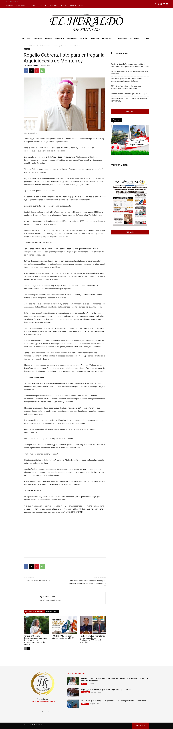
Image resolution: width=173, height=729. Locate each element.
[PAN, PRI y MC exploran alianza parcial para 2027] (64, 625)
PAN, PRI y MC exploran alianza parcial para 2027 (63, 637)
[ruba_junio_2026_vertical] (130, 154)
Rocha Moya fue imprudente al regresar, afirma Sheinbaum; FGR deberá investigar (92, 639)
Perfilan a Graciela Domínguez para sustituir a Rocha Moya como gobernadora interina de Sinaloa (35, 640)
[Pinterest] (36, 70)
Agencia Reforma (32, 65)
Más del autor (52, 611)
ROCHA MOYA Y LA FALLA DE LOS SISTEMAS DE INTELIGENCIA (129, 100)
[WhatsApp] (42, 70)
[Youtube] (166, 4)
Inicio (25, 46)
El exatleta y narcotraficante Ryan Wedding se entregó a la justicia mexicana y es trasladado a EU (87, 583)
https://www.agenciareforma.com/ (50, 600)
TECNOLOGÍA (85, 692)
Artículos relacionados (34, 611)
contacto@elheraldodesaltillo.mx (42, 701)
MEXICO (32, 46)
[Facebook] (155, 4)
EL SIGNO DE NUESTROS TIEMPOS (37, 581)
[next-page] (28, 648)
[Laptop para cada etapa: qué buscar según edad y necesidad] (73, 692)
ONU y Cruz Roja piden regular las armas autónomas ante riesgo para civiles (126, 87)
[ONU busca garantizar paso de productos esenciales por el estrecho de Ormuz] (73, 704)
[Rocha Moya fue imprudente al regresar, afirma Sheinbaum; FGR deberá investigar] (93, 625)
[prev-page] (25, 648)
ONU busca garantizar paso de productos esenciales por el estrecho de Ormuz (126, 80)
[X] (161, 4)
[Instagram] (158, 4)
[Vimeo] (164, 4)
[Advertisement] (65, 539)
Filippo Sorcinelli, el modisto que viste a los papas (129, 94)
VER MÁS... (130, 111)
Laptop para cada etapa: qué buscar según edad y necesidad (129, 72)
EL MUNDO (85, 703)
